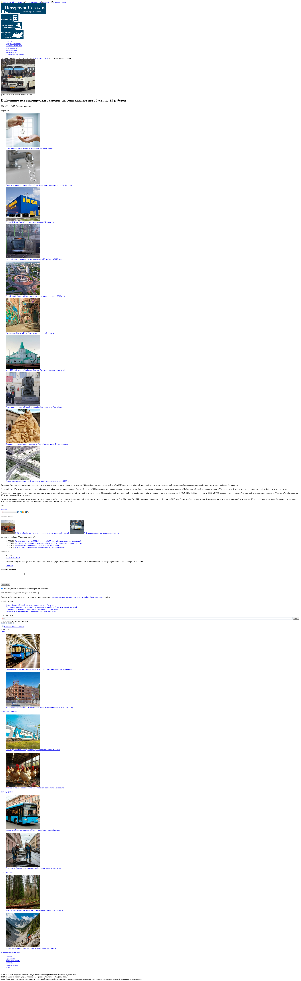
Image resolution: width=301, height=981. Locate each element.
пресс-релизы (11, 52)
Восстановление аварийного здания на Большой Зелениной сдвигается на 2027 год (48, 543)
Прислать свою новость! (14, 627)
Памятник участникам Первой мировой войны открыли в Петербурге (34, 407)
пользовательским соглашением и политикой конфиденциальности (77, 597)
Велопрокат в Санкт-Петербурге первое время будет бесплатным (32, 609)
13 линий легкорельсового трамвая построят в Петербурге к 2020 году (34, 259)
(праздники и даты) (40, 58)
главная (9, 42)
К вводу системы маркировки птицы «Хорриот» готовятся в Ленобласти (35, 788)
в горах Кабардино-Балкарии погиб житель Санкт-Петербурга (31, 948)
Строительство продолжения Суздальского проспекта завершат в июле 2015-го (37, 481)
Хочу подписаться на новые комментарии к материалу (26, 589)
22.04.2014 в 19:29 (13, 558)
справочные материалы (15, 54)
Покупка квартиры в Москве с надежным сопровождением (29, 148)
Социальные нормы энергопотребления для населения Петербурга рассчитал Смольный (41, 607)
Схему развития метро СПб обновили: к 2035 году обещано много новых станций (48, 541)
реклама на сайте (60, 2)
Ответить (9, 566)
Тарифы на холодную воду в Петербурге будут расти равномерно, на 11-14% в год (39, 185)
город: (3, 631)
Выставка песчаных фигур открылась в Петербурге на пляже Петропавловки (37, 444)
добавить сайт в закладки (13, 2)
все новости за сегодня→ (11, 952)
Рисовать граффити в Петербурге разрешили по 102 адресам (30, 333)
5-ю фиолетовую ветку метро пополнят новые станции (37, 545)
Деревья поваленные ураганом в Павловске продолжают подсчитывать (34, 910)
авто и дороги (11, 48)
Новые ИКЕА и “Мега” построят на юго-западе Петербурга (30, 222)
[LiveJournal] (28, 512)
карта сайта (10, 959)
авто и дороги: (7, 792)
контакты (47, 2)
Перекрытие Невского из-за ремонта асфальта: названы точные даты (33, 868)
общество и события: (9, 711)
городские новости (13, 44)
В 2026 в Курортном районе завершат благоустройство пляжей (40, 547)
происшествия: (7, 872)
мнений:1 (5, 509)
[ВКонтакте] (18, 512)
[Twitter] (21, 512)
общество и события (14, 46)
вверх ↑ (9, 967)
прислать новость (33, 2)
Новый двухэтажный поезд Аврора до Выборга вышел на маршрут (33, 750)
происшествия (11, 50)
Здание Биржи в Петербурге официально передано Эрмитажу (30, 605)
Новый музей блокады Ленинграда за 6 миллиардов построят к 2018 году (35, 296)
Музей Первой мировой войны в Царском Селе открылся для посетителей (35, 370)
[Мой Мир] (25, 512)
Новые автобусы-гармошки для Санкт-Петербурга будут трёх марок (33, 830)
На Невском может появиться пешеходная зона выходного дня (31, 611)
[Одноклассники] (23, 512)
